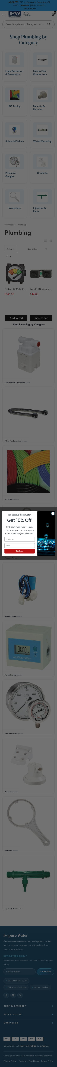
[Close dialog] (53, 513)
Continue (19, 551)
